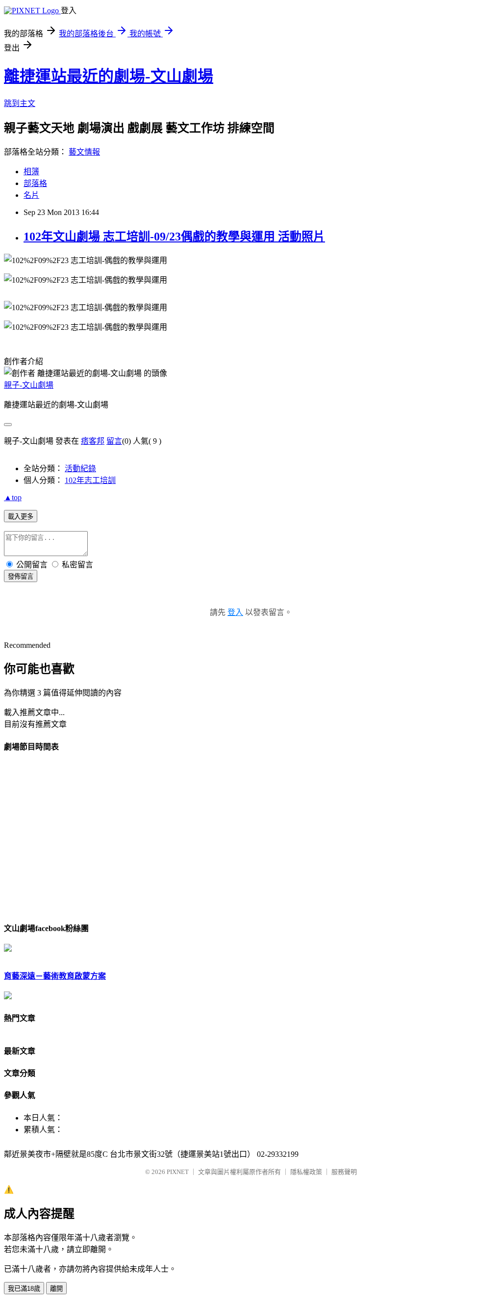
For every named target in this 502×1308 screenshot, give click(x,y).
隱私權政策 (306, 1171)
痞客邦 (92, 441)
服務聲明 (344, 1171)
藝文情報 (84, 152)
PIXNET (178, 1171)
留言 (114, 441)
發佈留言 (20, 576)
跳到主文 (19, 103)
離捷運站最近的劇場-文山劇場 (108, 76)
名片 (31, 195)
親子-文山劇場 (28, 385)
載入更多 (20, 516)
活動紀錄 (80, 468)
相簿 (31, 171)
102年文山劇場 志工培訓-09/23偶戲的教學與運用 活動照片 (174, 236)
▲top (13, 497)
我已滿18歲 (24, 1288)
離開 (56, 1288)
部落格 (35, 183)
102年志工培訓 (90, 480)
